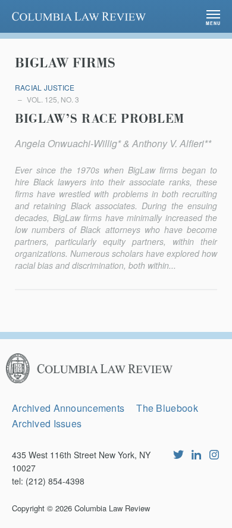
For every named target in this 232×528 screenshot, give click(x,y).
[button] (213, 16)
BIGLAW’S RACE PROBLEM (99, 119)
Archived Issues (46, 423)
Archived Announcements (68, 408)
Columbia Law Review (112, 508)
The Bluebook (166, 408)
